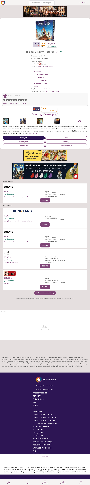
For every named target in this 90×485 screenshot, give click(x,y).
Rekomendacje (66, 146)
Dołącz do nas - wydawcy (44, 420)
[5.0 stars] (14, 100)
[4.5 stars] (13, 100)
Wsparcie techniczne (42, 448)
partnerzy (37, 411)
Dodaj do (36, 115)
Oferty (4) (23, 138)
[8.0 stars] (21, 100)
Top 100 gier (38, 430)
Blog (35, 408)
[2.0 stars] (7, 100)
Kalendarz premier (41, 427)
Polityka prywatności (68, 473)
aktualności (38, 399)
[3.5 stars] (11, 100)
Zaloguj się (38, 454)
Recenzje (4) (23, 142)
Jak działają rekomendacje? (45, 424)
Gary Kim (41, 67)
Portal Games (49, 89)
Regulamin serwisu (41, 445)
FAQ (34, 451)
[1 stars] (3, 100)
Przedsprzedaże (40, 393)
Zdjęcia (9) (24, 146)
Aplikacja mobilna (41, 439)
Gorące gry (38, 433)
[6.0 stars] (16, 100)
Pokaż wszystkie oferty (45, 293)
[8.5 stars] (22, 100)
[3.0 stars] (9, 100)
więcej (36, 86)
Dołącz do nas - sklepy (43, 414)
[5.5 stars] (15, 100)
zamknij (44, 456)
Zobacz (45, 200)
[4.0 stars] (12, 100)
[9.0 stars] (23, 100)
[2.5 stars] (8, 100)
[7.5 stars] (20, 100)
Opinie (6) (66, 142)
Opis (66, 138)
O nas (35, 405)
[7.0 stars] (19, 100)
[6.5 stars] (18, 100)
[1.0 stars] (4, 100)
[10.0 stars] (26, 100)
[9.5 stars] (25, 100)
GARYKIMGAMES (52, 91)
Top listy (37, 396)
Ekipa (35, 402)
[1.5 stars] (6, 100)
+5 (79, 121)
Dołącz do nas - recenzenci (45, 417)
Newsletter (38, 436)
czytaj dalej (33, 133)
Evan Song (49, 67)
